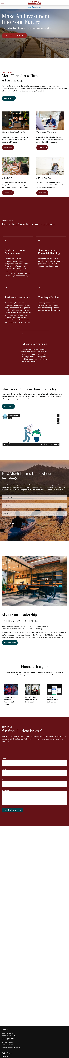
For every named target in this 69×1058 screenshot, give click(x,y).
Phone (4, 780)
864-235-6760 (10, 1033)
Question (5, 790)
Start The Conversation (12, 810)
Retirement (5, 1056)
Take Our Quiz (9, 524)
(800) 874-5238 (12, 1037)
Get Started (8, 406)
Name (4, 759)
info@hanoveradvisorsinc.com (11, 1047)
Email (4, 769)
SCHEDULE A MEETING (14, 36)
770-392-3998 (10, 1035)
